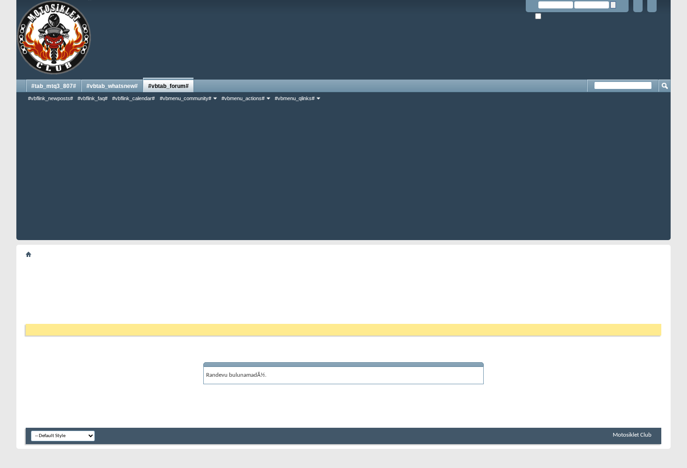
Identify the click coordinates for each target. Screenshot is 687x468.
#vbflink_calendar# (133, 98)
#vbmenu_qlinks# (295, 98)
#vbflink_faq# (92, 98)
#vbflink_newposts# (50, 98)
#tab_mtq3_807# (53, 86)
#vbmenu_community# (185, 98)
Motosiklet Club (632, 435)
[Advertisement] (343, 174)
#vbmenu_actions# (243, 98)
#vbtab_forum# (168, 86)
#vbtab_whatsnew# (112, 86)
